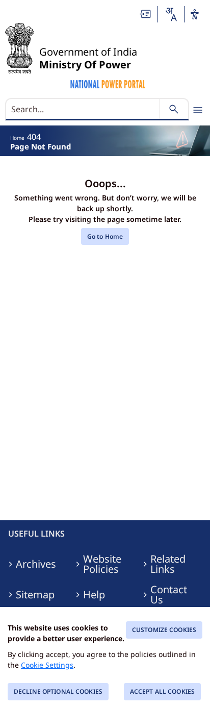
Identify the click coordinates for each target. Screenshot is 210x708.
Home (17, 137)
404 (34, 136)
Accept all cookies (162, 691)
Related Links (168, 564)
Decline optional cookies (58, 691)
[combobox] (171, 14)
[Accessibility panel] (195, 14)
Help (94, 595)
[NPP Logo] (108, 83)
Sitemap (35, 595)
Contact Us (168, 595)
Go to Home (105, 236)
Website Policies (102, 564)
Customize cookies (164, 629)
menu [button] (198, 110)
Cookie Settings (47, 665)
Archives (36, 564)
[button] (146, 14)
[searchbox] (83, 109)
